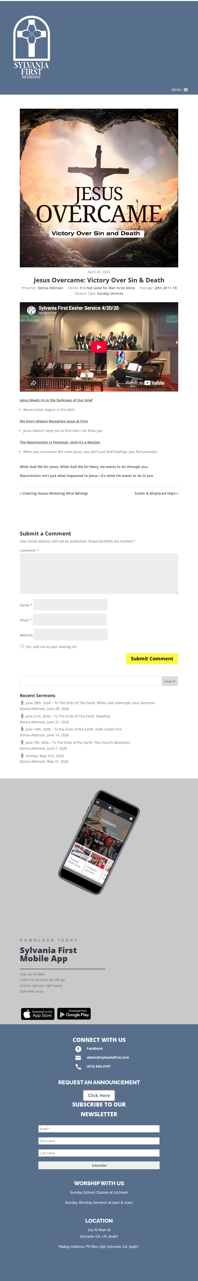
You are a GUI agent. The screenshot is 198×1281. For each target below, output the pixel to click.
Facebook (95, 1048)
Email (26, 620)
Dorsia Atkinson (50, 288)
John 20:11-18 (166, 288)
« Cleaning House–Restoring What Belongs (54, 493)
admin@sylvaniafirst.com (108, 1057)
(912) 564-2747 (99, 1066)
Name (26, 605)
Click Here (99, 1095)
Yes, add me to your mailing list (51, 646)
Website (26, 635)
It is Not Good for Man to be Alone (107, 288)
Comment (29, 550)
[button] (176, 90)
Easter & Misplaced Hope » (156, 493)
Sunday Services (110, 293)
